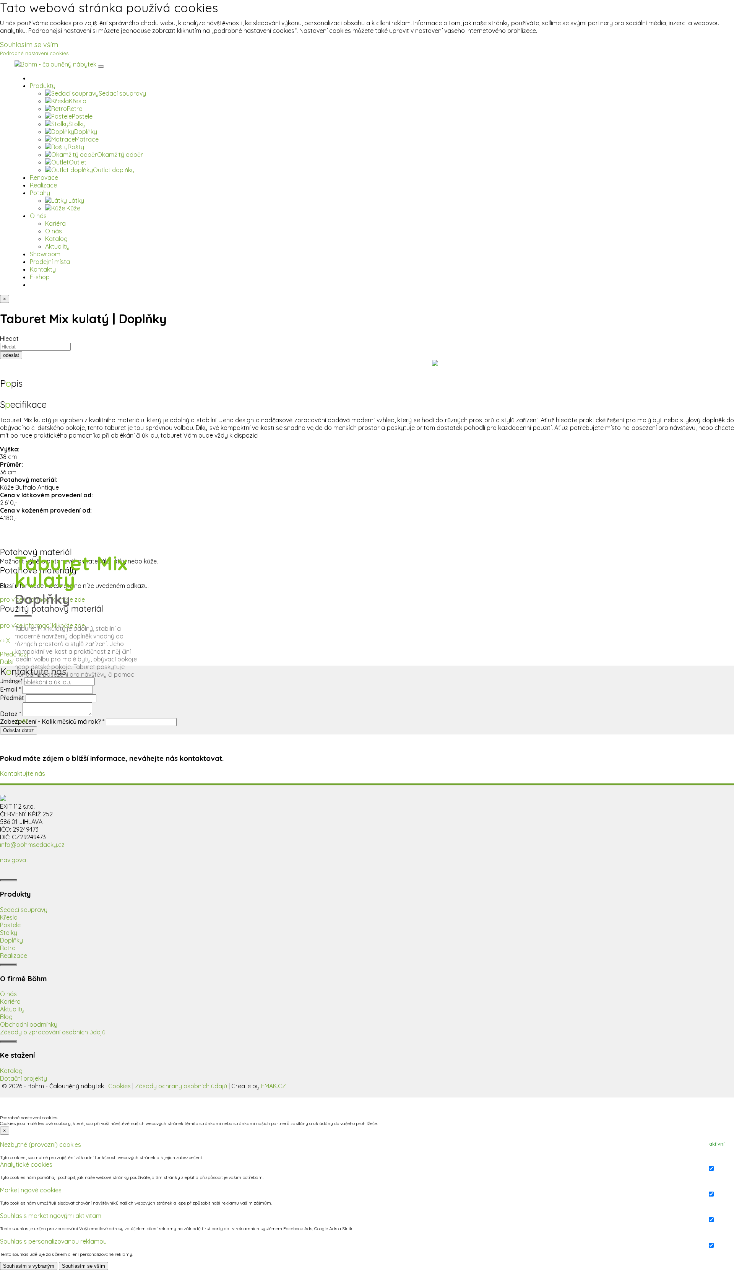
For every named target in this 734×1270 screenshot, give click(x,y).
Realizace (13, 955)
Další (6, 662)
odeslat (11, 355)
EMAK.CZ (273, 1086)
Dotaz (10, 714)
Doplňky (11, 940)
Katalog (11, 1071)
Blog (6, 1017)
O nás (8, 994)
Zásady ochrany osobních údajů (181, 1086)
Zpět (21, 721)
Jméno (11, 681)
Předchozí (14, 654)
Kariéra (10, 1001)
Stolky (8, 932)
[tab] (367, 1144)
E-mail (10, 689)
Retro (8, 948)
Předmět (13, 698)
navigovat (14, 860)
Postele (10, 925)
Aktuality (12, 1009)
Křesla (9, 917)
